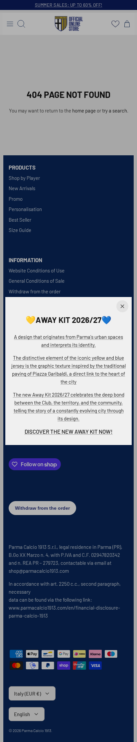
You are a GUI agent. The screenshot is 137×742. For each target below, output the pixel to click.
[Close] (122, 306)
